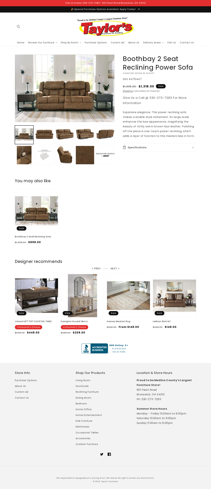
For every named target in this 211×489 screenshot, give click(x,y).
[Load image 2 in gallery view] (44, 135)
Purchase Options (26, 380)
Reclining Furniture (87, 392)
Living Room (83, 380)
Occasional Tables (87, 432)
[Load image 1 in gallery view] (24, 135)
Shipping (128, 91)
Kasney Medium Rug (118, 321)
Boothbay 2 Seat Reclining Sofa (33, 236)
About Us (20, 386)
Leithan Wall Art (162, 321)
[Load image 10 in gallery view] (105, 155)
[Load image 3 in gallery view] (64, 135)
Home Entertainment (89, 415)
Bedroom (81, 403)
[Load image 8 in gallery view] (64, 155)
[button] (18, 26)
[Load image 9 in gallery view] (85, 155)
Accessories (83, 438)
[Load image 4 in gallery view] (85, 135)
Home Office (84, 409)
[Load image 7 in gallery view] (44, 155)
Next (114, 268)
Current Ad (21, 392)
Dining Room (83, 397)
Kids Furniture (84, 421)
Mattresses (82, 426)
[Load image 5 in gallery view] (105, 135)
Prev (97, 268)
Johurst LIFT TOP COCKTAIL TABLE (33, 321)
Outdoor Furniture (87, 444)
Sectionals (82, 386)
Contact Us (22, 397)
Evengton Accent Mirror (74, 321)
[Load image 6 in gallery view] (24, 155)
